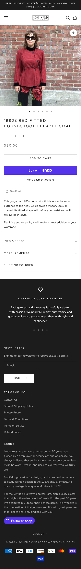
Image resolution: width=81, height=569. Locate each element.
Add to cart (40, 158)
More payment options (40, 180)
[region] (40, 305)
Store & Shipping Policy (18, 406)
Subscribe (19, 378)
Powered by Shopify (59, 542)
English (39, 533)
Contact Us (10, 400)
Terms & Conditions (16, 419)
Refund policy (12, 432)
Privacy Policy (12, 412)
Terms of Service (14, 426)
